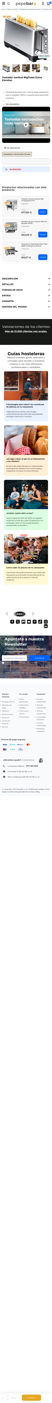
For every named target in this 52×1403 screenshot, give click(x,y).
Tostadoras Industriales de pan (17, 154)
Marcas (5, 727)
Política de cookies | (37, 789)
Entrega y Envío (8, 702)
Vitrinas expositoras (41, 712)
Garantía (5, 711)
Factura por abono (24, 712)
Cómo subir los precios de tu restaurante (25, 568)
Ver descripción (13, 148)
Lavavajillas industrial (41, 718)
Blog (38, 792)
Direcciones (24, 717)
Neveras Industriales (41, 706)
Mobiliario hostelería (41, 730)
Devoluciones (7, 714)
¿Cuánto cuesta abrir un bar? (19, 513)
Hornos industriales (41, 700)
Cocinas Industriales (41, 724)
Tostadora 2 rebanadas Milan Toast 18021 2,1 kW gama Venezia (34, 245)
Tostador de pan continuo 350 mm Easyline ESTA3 (34, 222)
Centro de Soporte (6, 722)
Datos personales (23, 700)
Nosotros (5, 718)
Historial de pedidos (23, 706)
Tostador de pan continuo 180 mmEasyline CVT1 (32, 200)
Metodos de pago (6, 706)
